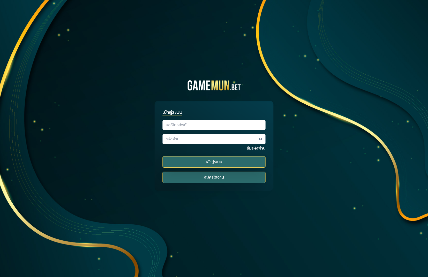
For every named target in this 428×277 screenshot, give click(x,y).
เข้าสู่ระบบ (214, 162)
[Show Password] (261, 139)
